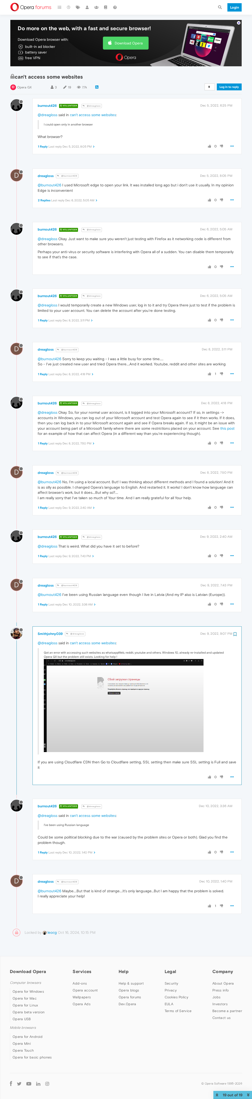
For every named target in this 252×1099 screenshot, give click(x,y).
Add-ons (80, 983)
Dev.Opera (127, 1004)
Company (222, 971)
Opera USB (22, 1019)
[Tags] (78, 7)
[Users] (87, 7)
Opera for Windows (28, 991)
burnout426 (47, 106)
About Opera (223, 983)
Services (82, 971)
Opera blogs (129, 990)
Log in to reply (229, 87)
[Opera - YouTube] (29, 1083)
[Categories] (59, 7)
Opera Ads (82, 1004)
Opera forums (130, 997)
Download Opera (129, 43)
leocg (52, 932)
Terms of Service (178, 1011)
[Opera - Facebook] (11, 1084)
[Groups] (96, 7)
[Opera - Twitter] (19, 1083)
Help (123, 971)
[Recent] (69, 7)
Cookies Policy (176, 997)
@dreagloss (93, 106)
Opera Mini (22, 1043)
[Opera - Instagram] (47, 1083)
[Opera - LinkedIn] (38, 1083)
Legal (170, 971)
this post (227, 428)
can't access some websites (93, 115)
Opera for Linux (25, 1005)
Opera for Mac (25, 998)
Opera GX (24, 87)
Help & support (131, 983)
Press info (220, 990)
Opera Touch (23, 1050)
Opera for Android (28, 1037)
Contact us (221, 1018)
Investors (220, 1004)
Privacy (171, 990)
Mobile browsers (23, 1028)
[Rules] (105, 7)
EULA (169, 1004)
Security (171, 983)
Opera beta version (29, 1012)
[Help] (115, 7)
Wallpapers (82, 997)
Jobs (216, 997)
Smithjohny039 (50, 634)
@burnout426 (69, 176)
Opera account (85, 990)
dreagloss (46, 176)
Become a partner (227, 1011)
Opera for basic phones (32, 1057)
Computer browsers (25, 983)
